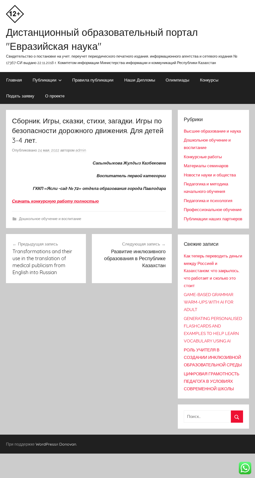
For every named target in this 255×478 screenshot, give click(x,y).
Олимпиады (177, 79)
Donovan (67, 444)
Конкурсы (209, 79)
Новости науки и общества (210, 174)
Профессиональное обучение (213, 209)
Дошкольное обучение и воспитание (50, 219)
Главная (14, 79)
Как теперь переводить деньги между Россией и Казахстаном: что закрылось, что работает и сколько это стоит (213, 270)
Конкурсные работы (203, 156)
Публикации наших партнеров (213, 218)
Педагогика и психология (208, 200)
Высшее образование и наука (212, 131)
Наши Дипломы (139, 79)
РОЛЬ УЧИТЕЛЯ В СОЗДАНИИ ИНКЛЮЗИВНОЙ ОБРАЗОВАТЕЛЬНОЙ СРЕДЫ (213, 357)
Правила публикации (93, 79)
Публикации (45, 79)
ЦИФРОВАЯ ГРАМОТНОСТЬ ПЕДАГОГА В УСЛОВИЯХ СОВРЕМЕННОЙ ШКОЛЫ (211, 381)
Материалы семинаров (206, 165)
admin (80, 150)
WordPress (46, 444)
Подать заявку (20, 95)
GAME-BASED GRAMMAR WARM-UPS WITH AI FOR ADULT (208, 302)
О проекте (54, 95)
